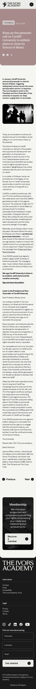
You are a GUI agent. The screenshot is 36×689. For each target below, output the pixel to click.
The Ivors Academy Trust (12, 593)
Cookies (5, 611)
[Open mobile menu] (31, 4)
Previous (10, 479)
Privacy (5, 609)
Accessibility (7, 590)
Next (27, 479)
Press (4, 588)
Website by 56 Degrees (18, 685)
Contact (5, 585)
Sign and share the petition (13, 282)
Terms (4, 614)
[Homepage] (11, 4)
